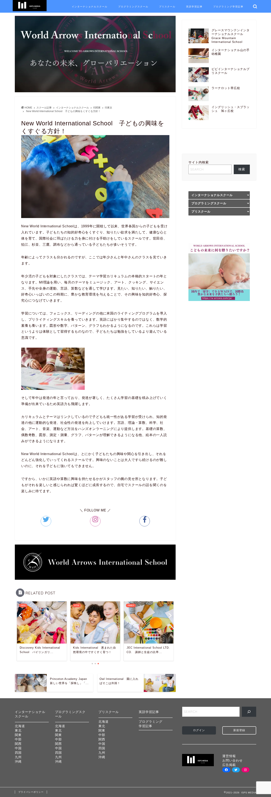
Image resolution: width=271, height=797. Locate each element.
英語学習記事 (194, 6)
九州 (18, 757)
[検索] (249, 712)
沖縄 (18, 761)
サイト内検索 (198, 162)
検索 (241, 169)
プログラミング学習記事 (228, 6)
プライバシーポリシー (31, 792)
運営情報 (229, 756)
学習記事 (145, 726)
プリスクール (167, 6)
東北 (18, 730)
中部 (18, 739)
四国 (18, 752)
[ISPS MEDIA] (30, 10)
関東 (18, 735)
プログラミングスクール (133, 6)
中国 (18, 748)
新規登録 (239, 730)
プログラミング (150, 721)
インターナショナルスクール (90, 6)
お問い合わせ (232, 760)
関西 (18, 743)
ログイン (199, 730)
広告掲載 (229, 765)
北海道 (20, 726)
